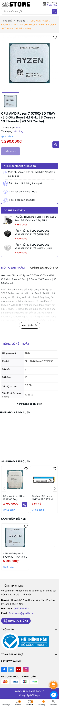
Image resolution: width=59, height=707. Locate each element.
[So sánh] (7, 136)
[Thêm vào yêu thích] (55, 37)
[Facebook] (4, 669)
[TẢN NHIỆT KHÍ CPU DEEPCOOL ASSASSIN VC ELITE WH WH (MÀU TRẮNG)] (8, 248)
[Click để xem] (29, 63)
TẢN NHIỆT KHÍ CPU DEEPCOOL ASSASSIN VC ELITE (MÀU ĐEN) (31, 232)
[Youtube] (18, 669)
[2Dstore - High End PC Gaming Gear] (16, 4)
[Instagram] (26, 669)
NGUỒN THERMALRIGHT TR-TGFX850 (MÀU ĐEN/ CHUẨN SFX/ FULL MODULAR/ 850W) (35, 218)
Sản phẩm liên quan (15, 461)
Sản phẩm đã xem (14, 518)
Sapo (37, 695)
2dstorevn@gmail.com (21, 613)
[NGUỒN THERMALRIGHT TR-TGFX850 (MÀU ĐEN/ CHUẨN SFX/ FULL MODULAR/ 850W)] (8, 220)
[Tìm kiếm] (54, 11)
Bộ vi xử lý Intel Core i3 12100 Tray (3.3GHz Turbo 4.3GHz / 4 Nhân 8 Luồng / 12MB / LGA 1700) (14, 498)
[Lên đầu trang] (54, 676)
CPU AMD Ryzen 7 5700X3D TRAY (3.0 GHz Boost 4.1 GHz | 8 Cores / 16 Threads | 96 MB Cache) (15, 555)
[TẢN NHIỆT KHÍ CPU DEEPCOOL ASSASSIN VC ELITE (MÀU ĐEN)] (8, 234)
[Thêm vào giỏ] (24, 504)
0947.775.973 (21, 608)
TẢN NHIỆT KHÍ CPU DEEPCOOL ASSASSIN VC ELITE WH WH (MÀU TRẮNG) (33, 246)
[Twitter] (11, 669)
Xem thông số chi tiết (29, 404)
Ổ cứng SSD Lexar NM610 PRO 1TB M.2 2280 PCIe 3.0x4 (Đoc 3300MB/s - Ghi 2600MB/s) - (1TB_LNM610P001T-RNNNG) (43, 498)
